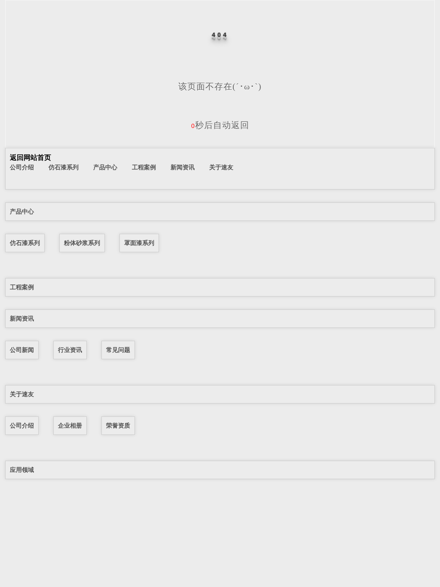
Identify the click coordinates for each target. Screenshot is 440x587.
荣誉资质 (118, 425)
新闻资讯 (183, 167)
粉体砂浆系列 (82, 242)
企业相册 (70, 425)
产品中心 (105, 167)
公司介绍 (22, 167)
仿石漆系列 (64, 167)
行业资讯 (70, 349)
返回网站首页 (30, 157)
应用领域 (22, 469)
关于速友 (221, 167)
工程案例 (144, 167)
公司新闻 (22, 349)
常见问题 (118, 349)
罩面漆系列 (139, 242)
